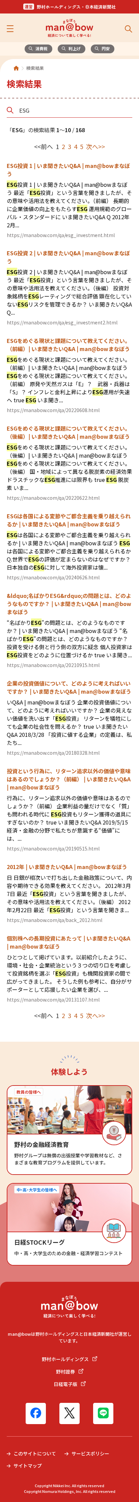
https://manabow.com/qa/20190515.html (53, 848)
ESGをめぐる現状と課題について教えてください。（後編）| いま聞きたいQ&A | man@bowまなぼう (68, 432)
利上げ (74, 48)
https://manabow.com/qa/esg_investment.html (61, 235)
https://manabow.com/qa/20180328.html (53, 752)
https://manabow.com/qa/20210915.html (53, 665)
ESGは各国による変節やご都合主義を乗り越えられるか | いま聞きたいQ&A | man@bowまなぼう (69, 520)
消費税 (41, 48)
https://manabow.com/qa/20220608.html (53, 410)
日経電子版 (66, 1384)
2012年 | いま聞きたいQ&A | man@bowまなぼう (67, 867)
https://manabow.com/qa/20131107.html (53, 999)
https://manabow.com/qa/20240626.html (53, 577)
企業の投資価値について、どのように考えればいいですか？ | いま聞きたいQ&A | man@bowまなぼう (69, 687)
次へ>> (95, 146)
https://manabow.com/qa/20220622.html (53, 497)
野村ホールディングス (66, 1359)
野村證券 (66, 1371)
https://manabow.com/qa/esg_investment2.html (62, 322)
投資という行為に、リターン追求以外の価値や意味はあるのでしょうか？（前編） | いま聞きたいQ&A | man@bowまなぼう (69, 779)
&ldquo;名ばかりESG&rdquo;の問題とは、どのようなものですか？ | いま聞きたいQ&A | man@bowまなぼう (69, 603)
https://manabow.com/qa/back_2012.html (54, 920)
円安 (106, 48)
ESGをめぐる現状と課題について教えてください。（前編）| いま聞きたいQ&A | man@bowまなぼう (68, 345)
